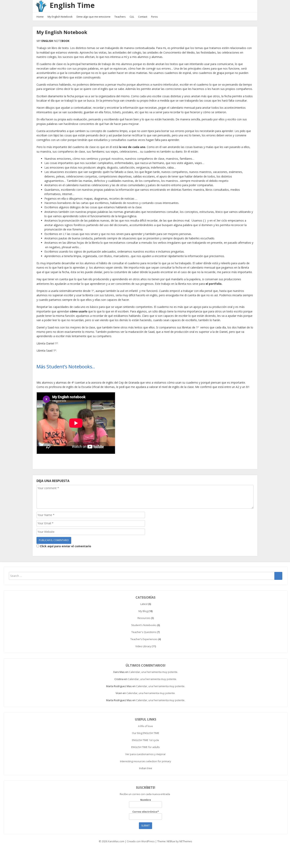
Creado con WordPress (141, 841)
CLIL (132, 16)
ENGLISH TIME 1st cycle (145, 740)
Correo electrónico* (145, 811)
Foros (154, 16)
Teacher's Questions (143, 632)
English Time (72, 5)
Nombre (145, 800)
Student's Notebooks (143, 625)
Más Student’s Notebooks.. (65, 366)
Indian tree (145, 768)
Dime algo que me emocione (93, 16)
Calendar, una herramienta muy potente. (153, 672)
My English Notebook (60, 16)
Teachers (120, 16)
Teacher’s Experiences (143, 639)
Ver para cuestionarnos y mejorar (145, 754)
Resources (144, 618)
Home (40, 16)
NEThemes (185, 841)
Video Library (143, 646)
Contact (142, 16)
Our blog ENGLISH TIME (145, 733)
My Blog (143, 611)
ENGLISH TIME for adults (145, 747)
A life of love (145, 726)
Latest (144, 604)
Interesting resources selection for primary (145, 761)
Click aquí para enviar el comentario (65, 546)
